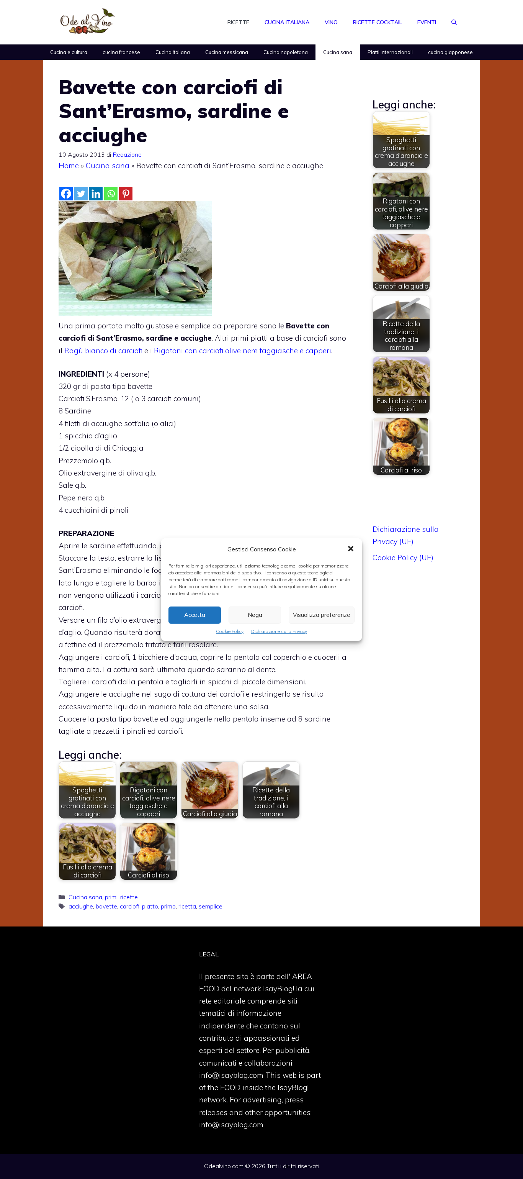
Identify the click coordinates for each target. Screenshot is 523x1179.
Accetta (194, 614)
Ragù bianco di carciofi (103, 350)
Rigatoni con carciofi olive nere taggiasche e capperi (242, 350)
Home (69, 165)
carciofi (129, 906)
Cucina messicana (226, 52)
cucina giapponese (450, 52)
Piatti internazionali (390, 52)
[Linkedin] (96, 193)
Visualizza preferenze (321, 614)
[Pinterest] (125, 193)
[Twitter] (81, 193)
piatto (150, 906)
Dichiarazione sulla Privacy (279, 631)
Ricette (238, 22)
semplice (210, 906)
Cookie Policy (230, 631)
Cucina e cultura (68, 52)
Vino (331, 22)
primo (168, 906)
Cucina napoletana (285, 52)
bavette (106, 906)
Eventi (426, 22)
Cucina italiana (287, 22)
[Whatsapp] (111, 193)
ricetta (187, 906)
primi (111, 897)
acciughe (81, 906)
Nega (255, 614)
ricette (129, 897)
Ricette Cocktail (377, 22)
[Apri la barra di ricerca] (454, 22)
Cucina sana (337, 52)
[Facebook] (66, 193)
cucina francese (121, 52)
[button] (351, 549)
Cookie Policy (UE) (403, 557)
